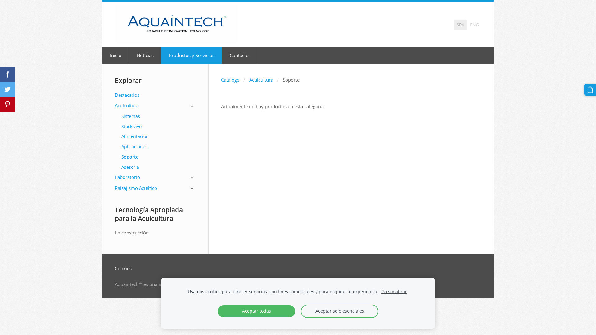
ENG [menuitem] (474, 25)
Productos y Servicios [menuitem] (191, 55)
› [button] (192, 106)
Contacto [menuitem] (239, 55)
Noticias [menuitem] (145, 55)
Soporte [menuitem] (129, 157)
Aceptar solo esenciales (339, 311)
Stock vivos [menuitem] (132, 126)
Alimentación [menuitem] (135, 136)
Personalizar (394, 291)
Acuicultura (261, 80)
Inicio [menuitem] (115, 55)
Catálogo (230, 80)
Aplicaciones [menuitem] (134, 147)
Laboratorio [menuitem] (127, 177)
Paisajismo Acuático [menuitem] (136, 188)
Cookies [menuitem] (123, 268)
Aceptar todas (256, 311)
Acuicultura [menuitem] (127, 105)
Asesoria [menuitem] (130, 167)
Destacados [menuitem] (127, 95)
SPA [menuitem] (460, 25)
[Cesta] (590, 90)
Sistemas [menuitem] (130, 116)
